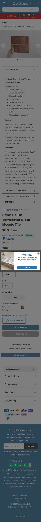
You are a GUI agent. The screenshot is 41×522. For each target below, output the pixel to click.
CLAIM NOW (27, 267)
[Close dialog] (39, 254)
